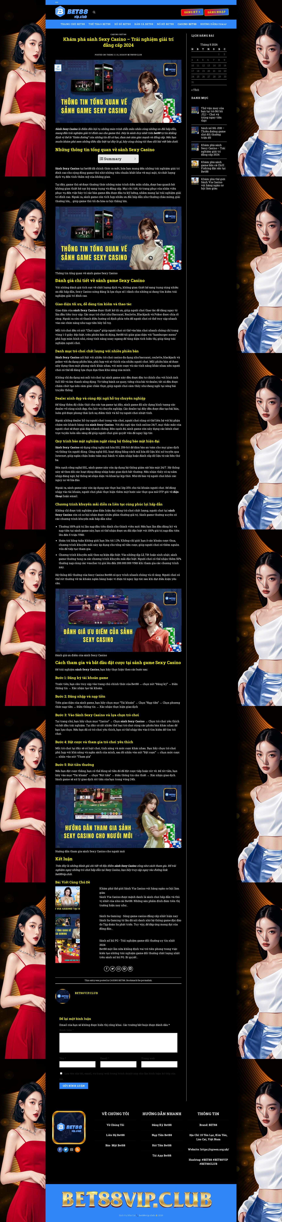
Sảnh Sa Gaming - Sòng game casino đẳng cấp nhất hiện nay (138, 916)
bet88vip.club (135, 54)
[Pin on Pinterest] (124, 968)
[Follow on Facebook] (60, 1149)
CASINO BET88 (187, 24)
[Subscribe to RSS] (77, 1149)
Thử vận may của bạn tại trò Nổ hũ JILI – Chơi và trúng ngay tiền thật (212, 114)
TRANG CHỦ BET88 (73, 24)
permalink (146, 980)
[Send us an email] (71, 1149)
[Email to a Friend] (118, 968)
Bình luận (66, 1030)
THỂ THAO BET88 (99, 24)
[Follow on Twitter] (66, 1149)
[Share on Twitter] (112, 968)
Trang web (148, 1058)
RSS (56, 2)
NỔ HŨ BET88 (165, 24)
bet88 (157, 133)
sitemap (221, 24)
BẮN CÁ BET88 (143, 24)
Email (104, 1058)
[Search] (94, 12)
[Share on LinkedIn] (130, 968)
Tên (62, 1058)
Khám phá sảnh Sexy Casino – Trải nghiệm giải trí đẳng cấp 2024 (213, 149)
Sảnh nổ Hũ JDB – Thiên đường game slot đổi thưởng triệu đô (213, 132)
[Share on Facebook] (106, 968)
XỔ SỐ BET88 (122, 24)
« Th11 (195, 90)
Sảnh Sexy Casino (66, 129)
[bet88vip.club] (71, 12)
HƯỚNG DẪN (208, 24)
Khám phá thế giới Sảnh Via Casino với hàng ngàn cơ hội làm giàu (213, 183)
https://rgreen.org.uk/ (214, 1149)
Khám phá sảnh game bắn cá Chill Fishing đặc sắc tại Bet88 (213, 166)
